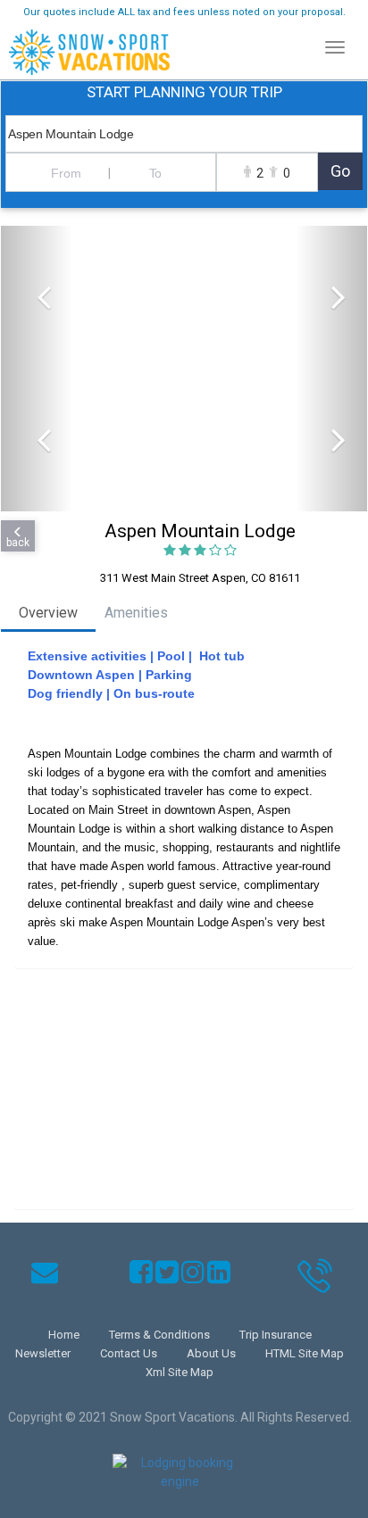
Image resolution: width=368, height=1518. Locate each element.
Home (63, 1334)
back (17, 542)
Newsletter (43, 1353)
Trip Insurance (275, 1334)
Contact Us (128, 1353)
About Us (211, 1353)
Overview (48, 612)
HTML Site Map (304, 1353)
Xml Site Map (179, 1372)
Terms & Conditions (159, 1334)
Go (340, 171)
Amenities (136, 612)
